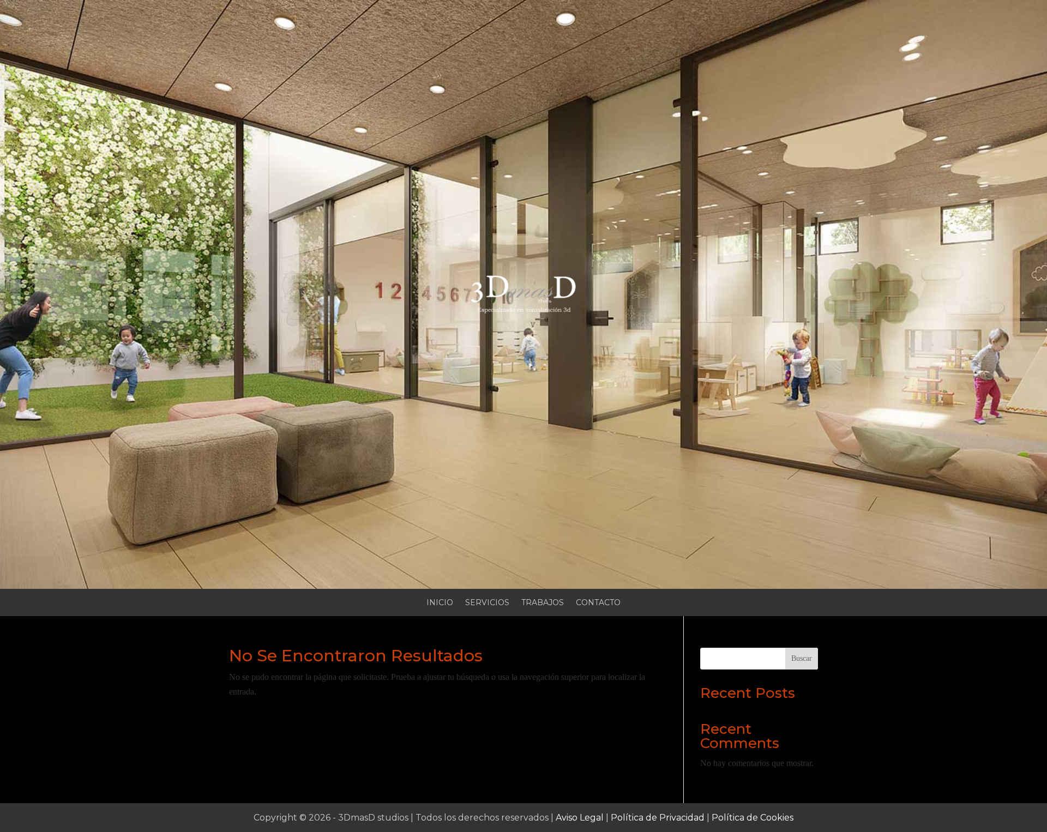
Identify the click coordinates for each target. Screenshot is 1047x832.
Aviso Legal (580, 817)
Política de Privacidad (658, 817)
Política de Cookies (752, 817)
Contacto (598, 603)
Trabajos (542, 603)
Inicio (439, 603)
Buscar (801, 658)
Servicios (487, 603)
